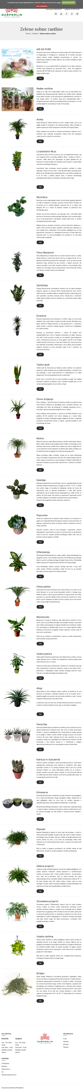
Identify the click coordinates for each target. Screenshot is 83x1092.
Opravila (66, 1041)
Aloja (39, 688)
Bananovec (43, 617)
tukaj (59, 2)
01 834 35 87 (57, 9)
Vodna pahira (44, 653)
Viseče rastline (45, 936)
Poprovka (42, 515)
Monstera (42, 197)
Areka (40, 119)
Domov (28, 34)
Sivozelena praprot (47, 901)
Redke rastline (45, 88)
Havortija (42, 724)
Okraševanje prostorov (9, 1075)
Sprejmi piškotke (69, 2)
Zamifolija (42, 285)
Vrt (3, 1072)
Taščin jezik (43, 364)
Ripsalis (41, 829)
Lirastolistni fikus (46, 151)
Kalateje (41, 480)
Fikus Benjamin (45, 252)
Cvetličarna (5, 1063)
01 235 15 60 (75, 9)
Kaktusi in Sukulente (48, 759)
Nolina (40, 438)
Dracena (41, 315)
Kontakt (66, 1044)
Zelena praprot (45, 866)
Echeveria (42, 792)
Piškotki (65, 1047)
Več (40, 78)
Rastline (35, 34)
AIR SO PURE (44, 49)
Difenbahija (43, 552)
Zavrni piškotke (41, 6)
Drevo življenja (45, 399)
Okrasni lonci (6, 1069)
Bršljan (41, 973)
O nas (65, 1039)
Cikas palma (43, 586)
